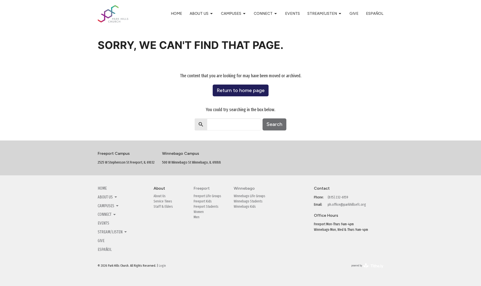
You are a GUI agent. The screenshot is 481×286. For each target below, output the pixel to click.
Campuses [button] (106, 205)
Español (374, 13)
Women (199, 212)
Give (353, 13)
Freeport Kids (203, 201)
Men (196, 217)
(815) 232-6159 (338, 197)
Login (162, 265)
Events (292, 13)
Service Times (163, 201)
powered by (364, 270)
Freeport (202, 188)
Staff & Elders (163, 206)
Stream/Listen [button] (110, 232)
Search (274, 124)
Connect (263, 13)
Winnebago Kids (245, 206)
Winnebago (244, 188)
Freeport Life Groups (207, 196)
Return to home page (241, 90)
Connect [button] (104, 214)
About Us (199, 13)
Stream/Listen (322, 13)
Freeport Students (206, 206)
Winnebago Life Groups (249, 196)
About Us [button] (105, 197)
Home (176, 13)
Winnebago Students (248, 201)
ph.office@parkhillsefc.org (347, 204)
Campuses (231, 13)
